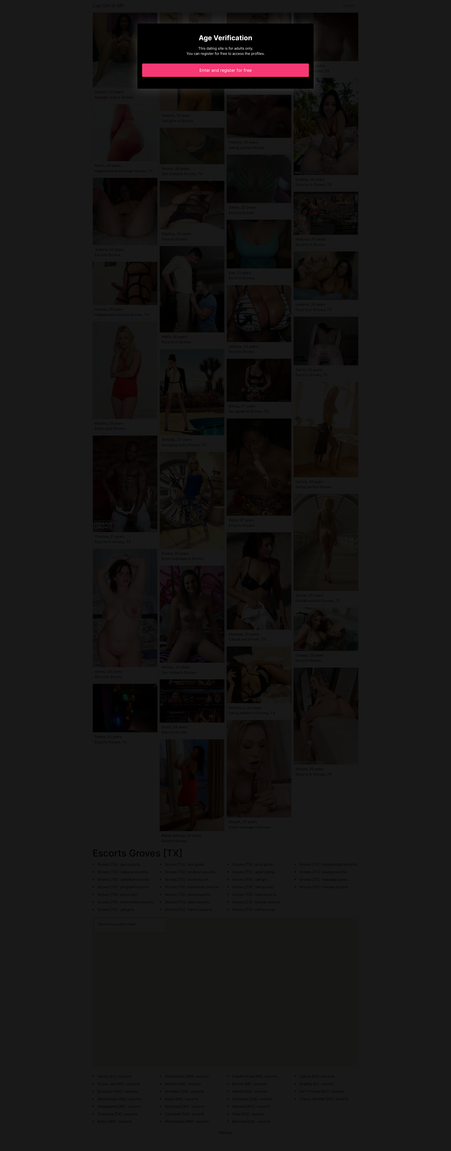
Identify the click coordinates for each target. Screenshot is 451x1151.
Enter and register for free (225, 70)
